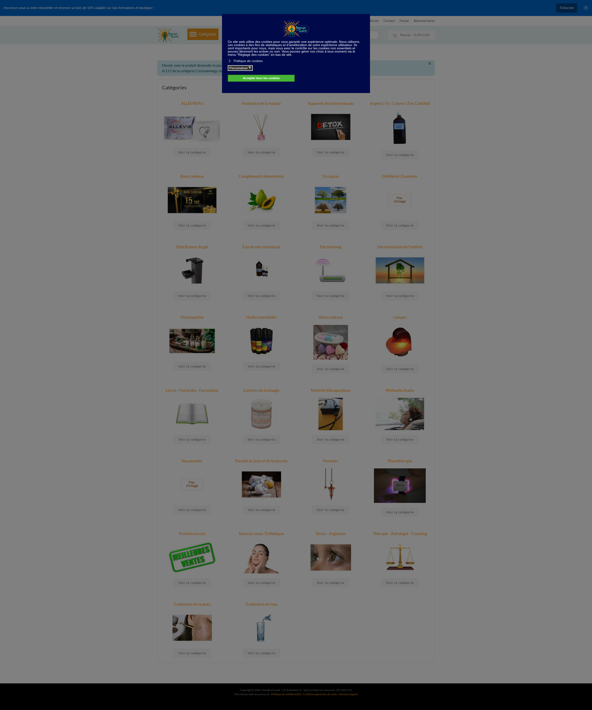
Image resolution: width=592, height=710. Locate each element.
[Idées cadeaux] (330, 342)
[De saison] (331, 199)
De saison (331, 176)
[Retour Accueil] (168, 35)
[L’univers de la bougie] (261, 413)
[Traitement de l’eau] (261, 627)
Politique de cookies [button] (248, 61)
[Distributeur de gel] (192, 270)
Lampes (400, 317)
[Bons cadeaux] (192, 199)
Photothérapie (400, 460)
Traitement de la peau (192, 604)
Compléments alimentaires (261, 176)
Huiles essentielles (261, 317)
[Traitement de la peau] (192, 627)
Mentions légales (348, 694)
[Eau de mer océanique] (261, 270)
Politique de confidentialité (286, 694)
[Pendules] (331, 484)
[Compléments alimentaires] (261, 199)
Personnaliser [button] (240, 68)
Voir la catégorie (192, 152)
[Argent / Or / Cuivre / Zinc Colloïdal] (400, 128)
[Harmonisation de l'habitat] (400, 270)
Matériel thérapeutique (331, 390)
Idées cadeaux (330, 317)
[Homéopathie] (192, 340)
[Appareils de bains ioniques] (331, 127)
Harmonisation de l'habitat (399, 246)
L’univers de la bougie (261, 390)
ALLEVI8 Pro (192, 103)
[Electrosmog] (331, 270)
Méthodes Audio (400, 390)
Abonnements (424, 21)
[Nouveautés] (192, 484)
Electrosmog (330, 246)
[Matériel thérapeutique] (331, 413)
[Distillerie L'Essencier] (400, 199)
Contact (389, 21)
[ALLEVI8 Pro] (192, 127)
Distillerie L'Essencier (400, 176)
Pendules (330, 460)
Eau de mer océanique (261, 246)
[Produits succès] (192, 557)
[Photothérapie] (400, 485)
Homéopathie (192, 317)
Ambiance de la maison (261, 103)
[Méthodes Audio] (400, 413)
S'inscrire (567, 8)
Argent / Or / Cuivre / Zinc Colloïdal (400, 103)
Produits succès (192, 533)
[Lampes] (399, 342)
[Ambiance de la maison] (261, 127)
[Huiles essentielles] (261, 340)
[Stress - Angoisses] (331, 557)
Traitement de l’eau (261, 604)
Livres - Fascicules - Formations (192, 390)
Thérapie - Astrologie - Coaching (400, 533)
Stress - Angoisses (331, 533)
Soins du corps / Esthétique (261, 533)
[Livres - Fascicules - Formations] (192, 413)
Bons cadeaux (192, 176)
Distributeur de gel (192, 246)
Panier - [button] (414, 35)
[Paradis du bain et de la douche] (261, 484)
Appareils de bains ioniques (331, 103)
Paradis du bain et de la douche (261, 460)
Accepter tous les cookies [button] (261, 78)
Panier (404, 21)
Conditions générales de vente (320, 694)
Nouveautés (192, 460)
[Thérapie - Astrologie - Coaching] (400, 557)
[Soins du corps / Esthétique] (261, 557)
